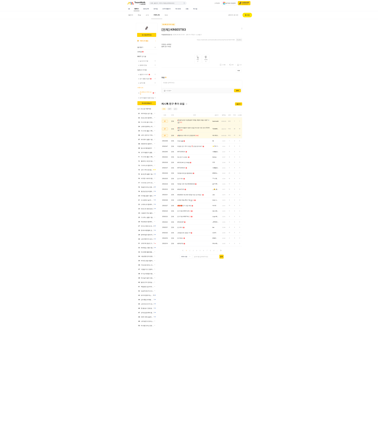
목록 (238, 70)
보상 (166, 15)
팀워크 (136, 8)
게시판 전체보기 (147, 103)
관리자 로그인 (233, 15)
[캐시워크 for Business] (244, 3)
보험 (187, 9)
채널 (139, 15)
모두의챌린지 (166, 9)
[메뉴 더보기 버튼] (241, 28)
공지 (175, 109)
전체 (164, 109)
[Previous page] (183, 250)
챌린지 (130, 15)
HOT (169, 109)
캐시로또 (178, 9)
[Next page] (220, 250)
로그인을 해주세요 (147, 35)
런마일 (156, 9)
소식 (147, 15)
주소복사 (239, 40)
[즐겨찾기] (186, 104)
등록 (237, 90)
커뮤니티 (157, 15)
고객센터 (217, 3)
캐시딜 (195, 9)
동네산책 (146, 9)
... (217, 250)
